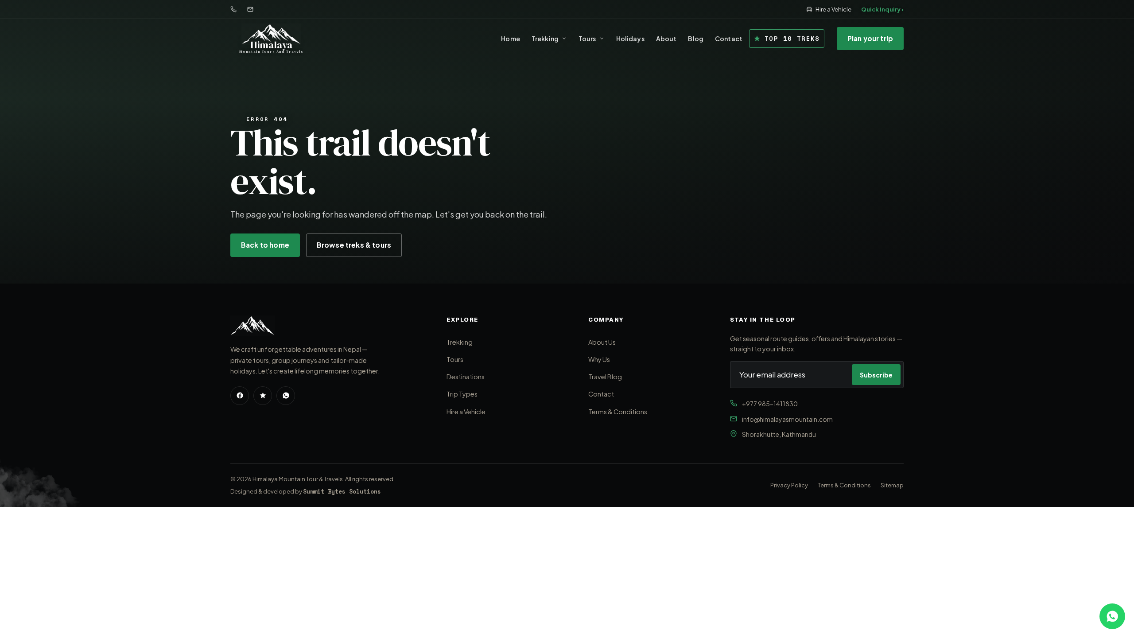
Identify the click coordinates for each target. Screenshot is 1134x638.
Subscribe (876, 375)
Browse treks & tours (354, 245)
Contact (728, 39)
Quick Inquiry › (882, 9)
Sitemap (892, 485)
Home (510, 39)
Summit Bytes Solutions (342, 491)
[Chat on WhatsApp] (1112, 616)
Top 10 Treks (792, 38)
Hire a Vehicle (833, 9)
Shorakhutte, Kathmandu (779, 434)
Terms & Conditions (617, 412)
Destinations (466, 377)
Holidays (630, 39)
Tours (587, 39)
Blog (695, 39)
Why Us (599, 359)
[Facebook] (239, 395)
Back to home (265, 245)
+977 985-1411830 (770, 404)
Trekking (545, 39)
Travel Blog (605, 377)
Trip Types (462, 394)
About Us (602, 342)
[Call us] (233, 9)
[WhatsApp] (285, 395)
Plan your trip (870, 38)
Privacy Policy (789, 485)
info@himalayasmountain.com (787, 419)
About (666, 39)
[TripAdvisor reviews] (262, 395)
